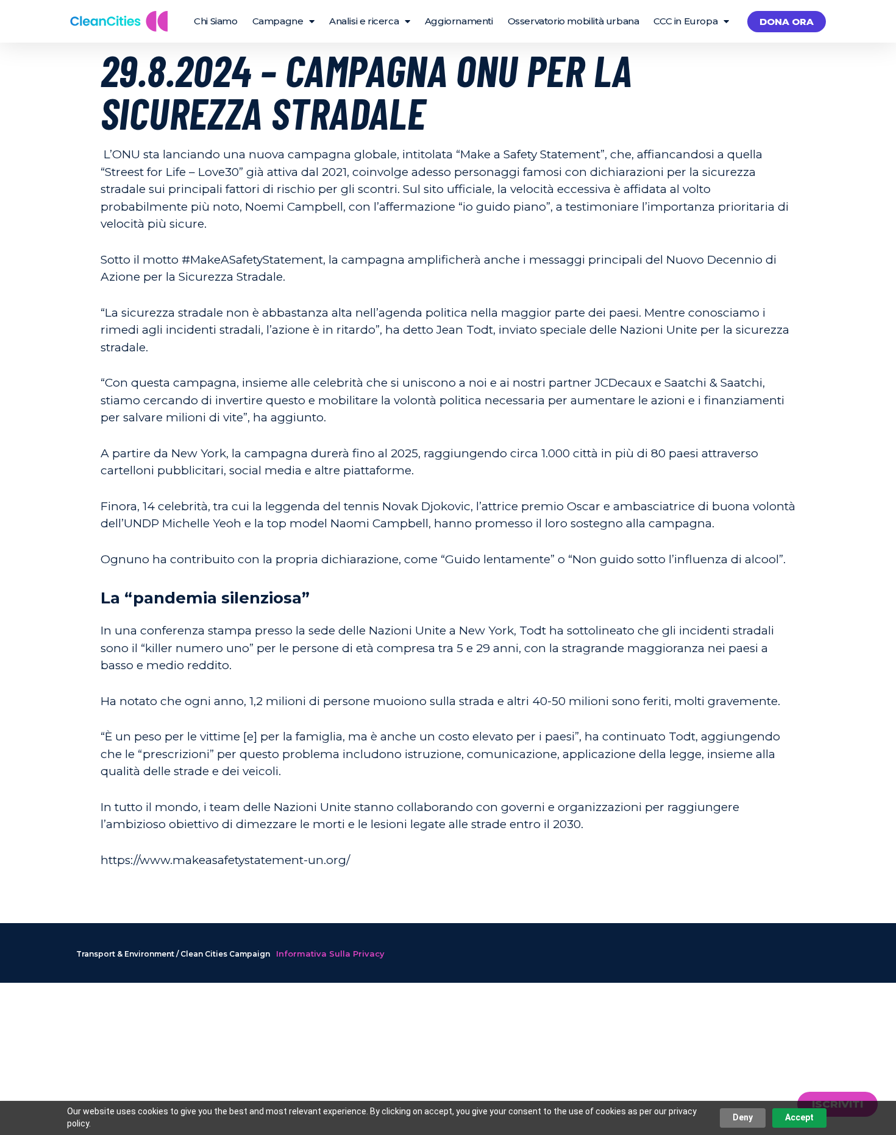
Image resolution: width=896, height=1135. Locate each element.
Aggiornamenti (459, 21)
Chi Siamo (215, 21)
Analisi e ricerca (364, 21)
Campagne (278, 21)
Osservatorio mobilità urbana (573, 21)
